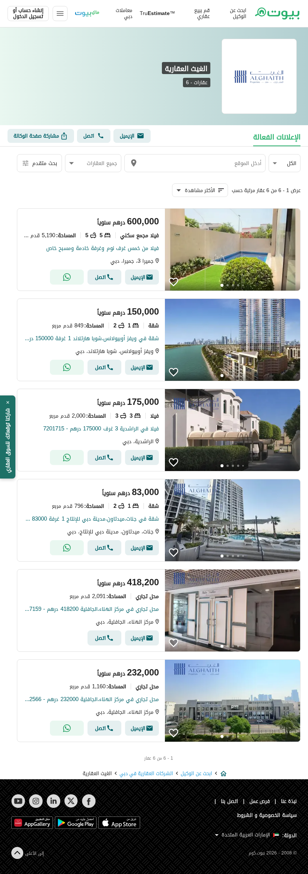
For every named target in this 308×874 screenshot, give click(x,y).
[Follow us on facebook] (89, 801)
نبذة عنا (289, 801)
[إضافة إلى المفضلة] (173, 282)
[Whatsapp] (67, 277)
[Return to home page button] (277, 14)
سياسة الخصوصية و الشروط (267, 815)
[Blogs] (87, 13)
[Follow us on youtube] (18, 801)
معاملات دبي (124, 13)
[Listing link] (158, 250)
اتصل (88, 136)
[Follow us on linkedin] (53, 801)
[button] (284, 163)
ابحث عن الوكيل (238, 13)
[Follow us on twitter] (71, 801)
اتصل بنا (229, 801)
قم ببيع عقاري (202, 13)
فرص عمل (259, 801)
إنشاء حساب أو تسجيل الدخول (28, 13)
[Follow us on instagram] (36, 801)
